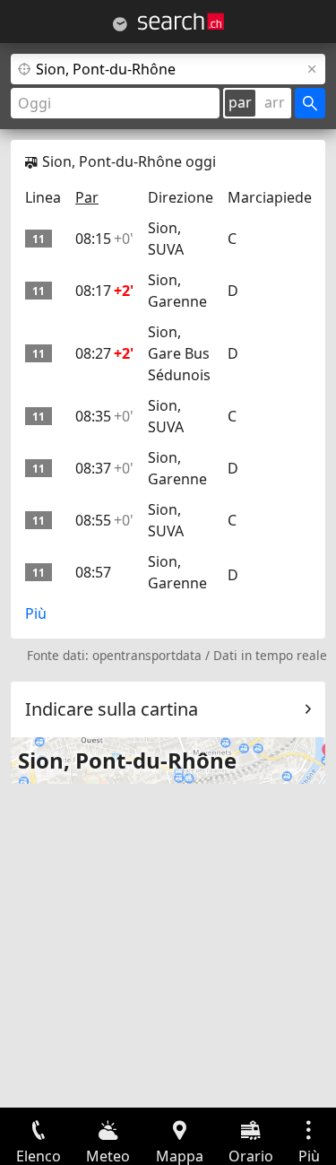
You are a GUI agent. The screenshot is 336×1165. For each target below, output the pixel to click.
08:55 (104, 520)
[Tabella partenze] (120, 24)
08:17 (104, 290)
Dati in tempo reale (270, 655)
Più (36, 613)
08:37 (104, 468)
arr (274, 102)
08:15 (104, 238)
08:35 (104, 416)
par (240, 102)
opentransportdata (147, 655)
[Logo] (181, 21)
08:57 (93, 572)
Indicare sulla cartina (111, 709)
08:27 (104, 353)
